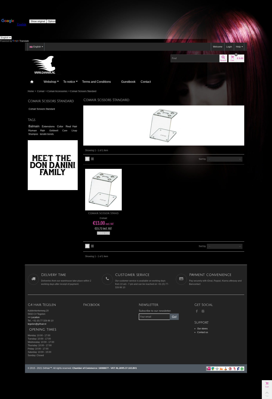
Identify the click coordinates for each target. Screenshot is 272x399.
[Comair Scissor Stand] (103, 189)
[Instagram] (203, 311)
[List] (92, 159)
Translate (24, 41)
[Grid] (87, 159)
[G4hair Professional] (44, 64)
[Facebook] (196, 311)
